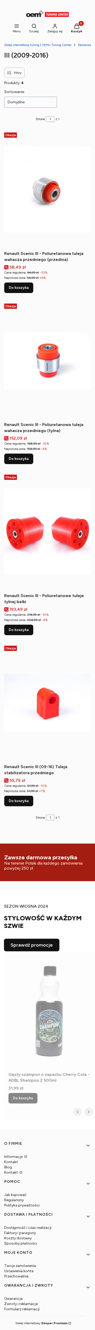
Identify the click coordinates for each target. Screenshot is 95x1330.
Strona (40, 119)
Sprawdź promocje (32, 945)
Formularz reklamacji (22, 1309)
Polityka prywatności (22, 1205)
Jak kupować (15, 1195)
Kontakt (11, 1162)
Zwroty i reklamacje (21, 1304)
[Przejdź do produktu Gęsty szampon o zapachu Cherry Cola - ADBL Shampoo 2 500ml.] (49, 1010)
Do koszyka (19, 287)
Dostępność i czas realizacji (27, 1227)
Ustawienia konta (19, 1271)
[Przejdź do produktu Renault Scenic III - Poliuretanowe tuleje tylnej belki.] (47, 532)
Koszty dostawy (18, 1238)
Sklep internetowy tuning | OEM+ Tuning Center (38, 45)
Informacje (13, 1156)
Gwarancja (13, 1298)
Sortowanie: (14, 92)
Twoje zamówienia (20, 1266)
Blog (8, 1167)
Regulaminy (14, 1200)
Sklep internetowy (41, 1323)
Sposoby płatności (20, 1243)
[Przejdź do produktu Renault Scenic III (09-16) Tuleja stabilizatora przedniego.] (47, 703)
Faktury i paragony (20, 1233)
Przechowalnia (16, 1276)
